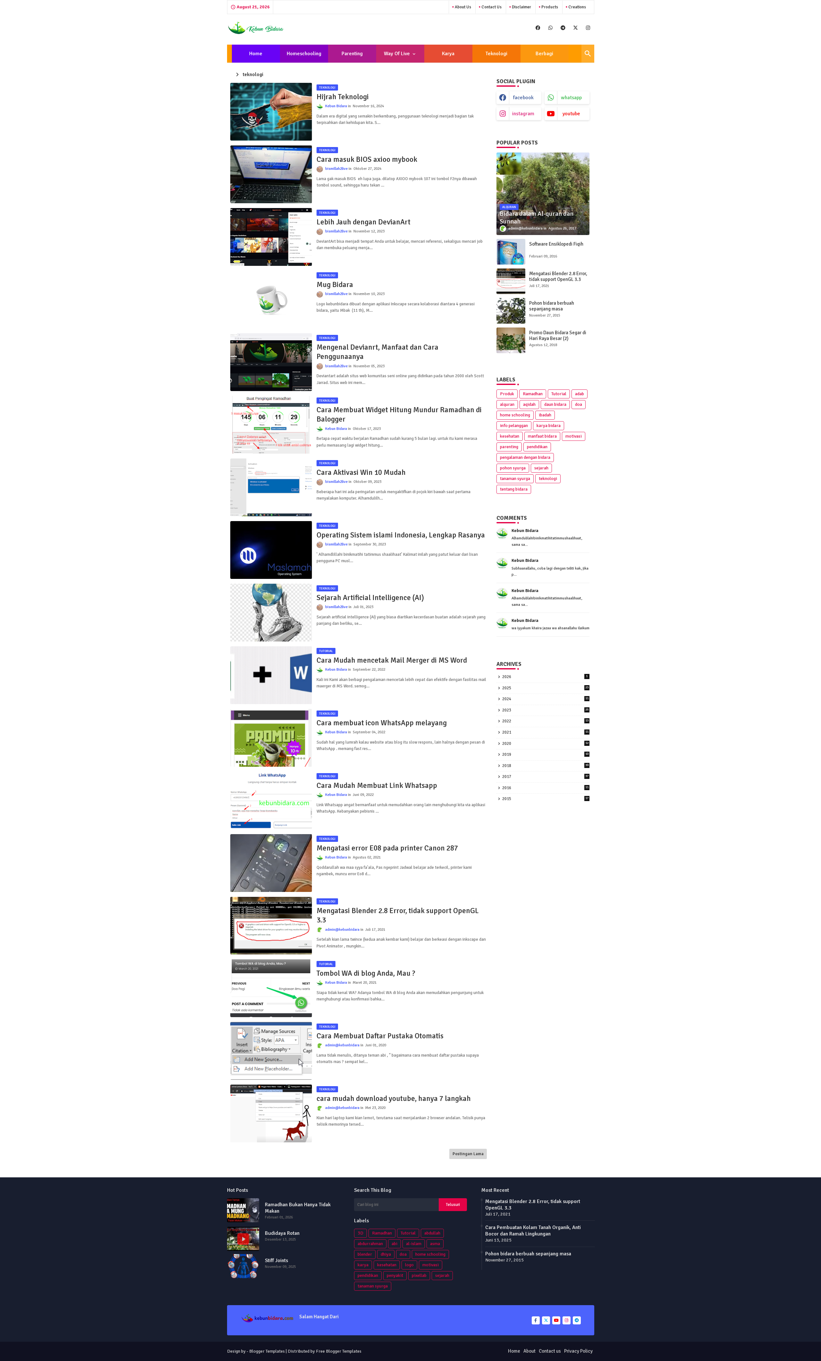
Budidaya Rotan (282, 1233)
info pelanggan (514, 425)
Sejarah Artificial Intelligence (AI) (370, 597)
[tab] (256, 54)
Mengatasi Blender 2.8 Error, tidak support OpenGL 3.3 (398, 915)
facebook (523, 97)
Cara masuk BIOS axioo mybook (367, 159)
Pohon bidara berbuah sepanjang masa (551, 306)
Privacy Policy (578, 1351)
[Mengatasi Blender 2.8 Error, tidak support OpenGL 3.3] (510, 281)
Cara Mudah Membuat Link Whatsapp (377, 785)
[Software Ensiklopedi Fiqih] (510, 252)
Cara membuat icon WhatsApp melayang (382, 723)
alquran (507, 404)
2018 (545, 765)
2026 (545, 676)
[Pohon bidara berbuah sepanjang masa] (510, 311)
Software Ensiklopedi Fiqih (556, 244)
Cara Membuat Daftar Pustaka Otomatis (380, 1036)
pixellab (419, 1275)
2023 (545, 710)
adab (579, 394)
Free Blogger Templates (338, 1351)
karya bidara (549, 425)
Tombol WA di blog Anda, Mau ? (366, 973)
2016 (545, 787)
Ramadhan (533, 394)
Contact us (491, 7)
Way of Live (397, 53)
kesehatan (509, 436)
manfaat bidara (542, 436)
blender (365, 1254)
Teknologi (496, 53)
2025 (545, 688)
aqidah (529, 404)
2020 (545, 743)
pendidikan (537, 446)
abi (394, 1243)
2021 (545, 732)
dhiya (386, 1254)
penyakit (395, 1275)
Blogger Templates (267, 1351)
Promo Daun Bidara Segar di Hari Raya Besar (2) (557, 335)
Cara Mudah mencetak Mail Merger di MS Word (392, 660)
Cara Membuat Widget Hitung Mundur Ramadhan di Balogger (399, 414)
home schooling (515, 415)
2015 (545, 798)
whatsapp (571, 97)
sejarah (541, 468)
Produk (507, 394)
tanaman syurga (515, 478)
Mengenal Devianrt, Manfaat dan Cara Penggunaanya (377, 352)
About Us (462, 7)
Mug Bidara (335, 284)
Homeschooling (304, 53)
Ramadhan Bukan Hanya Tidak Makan (298, 1207)
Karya (448, 53)
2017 (545, 776)
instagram (523, 113)
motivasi (573, 436)
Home (255, 53)
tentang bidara (514, 489)
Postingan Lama (468, 1153)
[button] (587, 53)
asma (435, 1243)
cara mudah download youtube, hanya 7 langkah (394, 1098)
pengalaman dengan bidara (525, 457)
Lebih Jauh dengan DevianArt (363, 222)
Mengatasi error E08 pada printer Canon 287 (387, 848)
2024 (545, 699)
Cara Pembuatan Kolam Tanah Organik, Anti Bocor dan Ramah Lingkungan (533, 1230)
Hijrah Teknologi (343, 96)
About (529, 1351)
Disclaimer (521, 7)
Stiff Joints (276, 1260)
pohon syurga (513, 468)
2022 (545, 721)
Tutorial (558, 394)
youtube (571, 113)
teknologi (548, 478)
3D (360, 1233)
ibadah (545, 415)
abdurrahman (370, 1243)
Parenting (352, 53)
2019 (545, 754)
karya (363, 1265)
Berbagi (544, 53)
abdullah (432, 1233)
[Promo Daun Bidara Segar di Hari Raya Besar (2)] (510, 340)
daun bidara (555, 404)
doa (578, 404)
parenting (509, 446)
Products (549, 7)
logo (409, 1265)
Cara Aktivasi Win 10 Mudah (361, 472)
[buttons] (538, 28)
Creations (576, 7)
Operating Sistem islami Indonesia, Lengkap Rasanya (401, 535)
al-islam (413, 1243)
